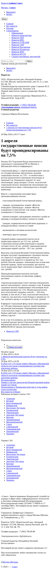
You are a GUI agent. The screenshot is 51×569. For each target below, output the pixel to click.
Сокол (9, 424)
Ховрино (10, 434)
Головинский (12, 410)
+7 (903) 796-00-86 (18, 106)
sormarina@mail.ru (29, 107)
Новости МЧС (18, 40)
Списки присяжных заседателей (26, 56)
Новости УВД (18, 38)
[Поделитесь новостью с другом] (14, 347)
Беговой (10, 401)
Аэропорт (10, 398)
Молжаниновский (14, 422)
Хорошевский (12, 431)
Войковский (11, 405)
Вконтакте (11, 12)
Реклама (10, 28)
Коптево (10, 417)
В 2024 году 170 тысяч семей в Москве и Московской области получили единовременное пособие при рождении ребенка (25, 366)
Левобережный (13, 420)
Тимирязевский (13, 429)
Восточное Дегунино (15, 408)
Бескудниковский (14, 403)
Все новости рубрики (10, 392)
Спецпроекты (12, 31)
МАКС (9, 14)
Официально (17, 33)
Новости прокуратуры (22, 35)
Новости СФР (18, 45)
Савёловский (12, 427)
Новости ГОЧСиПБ (20, 42)
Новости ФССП (19, 54)
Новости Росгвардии (21, 47)
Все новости (11, 26)
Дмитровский (12, 413)
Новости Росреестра (21, 49)
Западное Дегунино (15, 415)
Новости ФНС (18, 52)
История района (8, 380)
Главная (9, 24)
